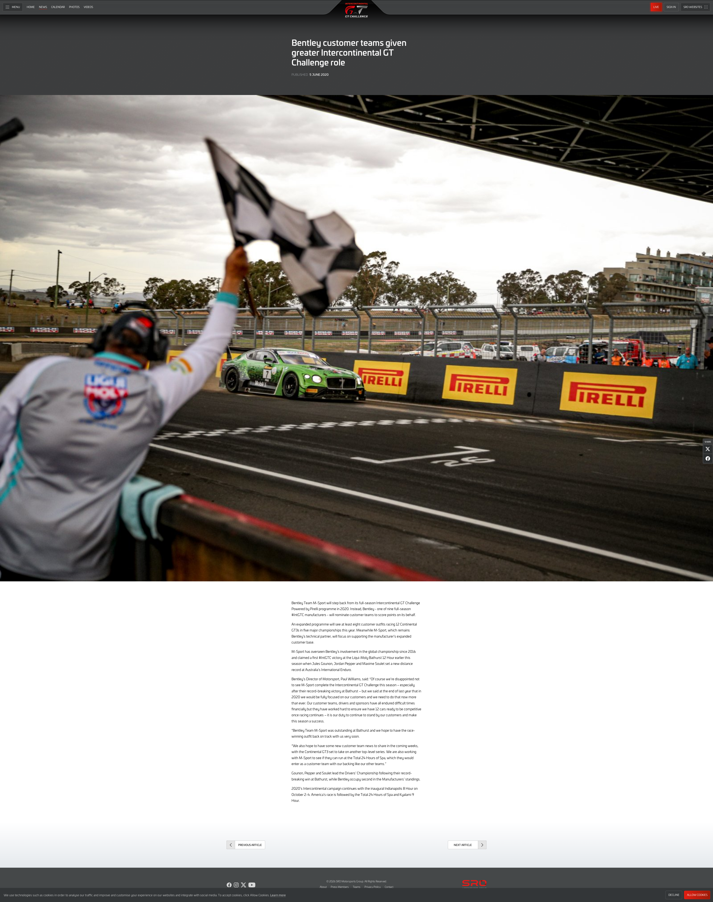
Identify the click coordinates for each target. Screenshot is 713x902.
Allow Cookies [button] (697, 895)
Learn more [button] (278, 895)
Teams (356, 887)
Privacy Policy (372, 887)
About (323, 887)
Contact (389, 887)
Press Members (340, 887)
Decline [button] (673, 895)
